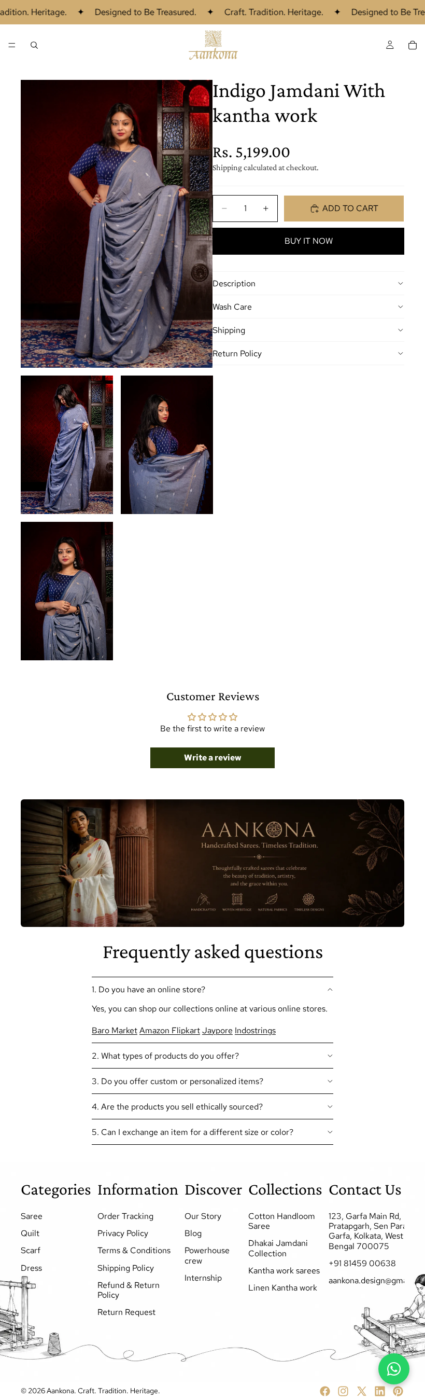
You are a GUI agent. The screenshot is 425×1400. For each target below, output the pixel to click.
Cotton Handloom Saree (281, 1221)
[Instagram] (343, 1391)
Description (234, 283)
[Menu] (12, 45)
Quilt (30, 1233)
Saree (31, 1216)
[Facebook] (325, 1391)
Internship (203, 1277)
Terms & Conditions (134, 1250)
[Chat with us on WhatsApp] (393, 1368)
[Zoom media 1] (116, 224)
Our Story (203, 1216)
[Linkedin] (380, 1391)
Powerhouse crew (207, 1255)
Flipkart (186, 1030)
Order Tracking (125, 1216)
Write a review (213, 757)
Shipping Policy (125, 1267)
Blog (193, 1233)
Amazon (155, 1030)
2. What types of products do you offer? (165, 1055)
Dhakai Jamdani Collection (278, 1248)
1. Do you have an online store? (148, 989)
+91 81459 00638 (362, 1263)
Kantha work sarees (284, 1270)
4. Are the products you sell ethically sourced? (177, 1106)
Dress (31, 1267)
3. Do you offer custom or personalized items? (177, 1081)
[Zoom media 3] (167, 445)
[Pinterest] (398, 1391)
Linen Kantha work (282, 1287)
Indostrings (255, 1030)
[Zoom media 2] (67, 445)
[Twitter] (362, 1391)
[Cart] (412, 45)
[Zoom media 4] (67, 591)
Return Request (126, 1312)
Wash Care (232, 306)
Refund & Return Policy (128, 1290)
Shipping (228, 330)
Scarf (30, 1250)
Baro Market (114, 1030)
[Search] (34, 45)
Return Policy (237, 353)
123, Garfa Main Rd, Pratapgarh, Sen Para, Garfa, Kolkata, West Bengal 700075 (369, 1231)
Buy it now (309, 240)
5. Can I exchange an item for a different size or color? (192, 1132)
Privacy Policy (122, 1233)
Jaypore (217, 1030)
